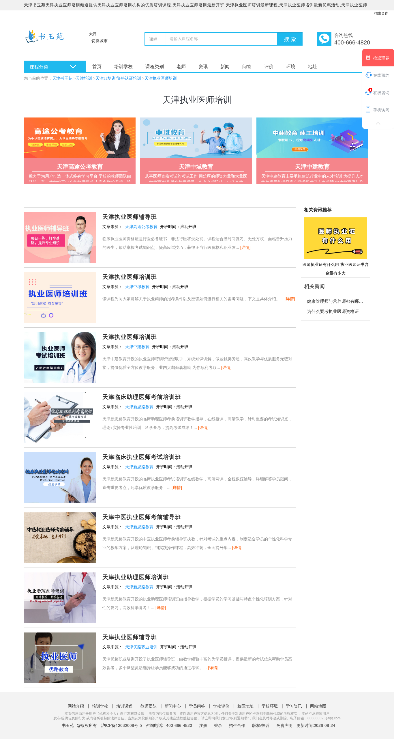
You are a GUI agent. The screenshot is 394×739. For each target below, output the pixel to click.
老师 (181, 66)
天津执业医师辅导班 (129, 216)
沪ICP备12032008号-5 (121, 725)
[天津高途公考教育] (80, 137)
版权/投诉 (260, 725)
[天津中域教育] (196, 137)
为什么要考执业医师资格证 (333, 311)
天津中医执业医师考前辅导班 (141, 516)
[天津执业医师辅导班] (60, 237)
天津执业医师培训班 (129, 276)
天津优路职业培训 (141, 647)
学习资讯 (294, 706)
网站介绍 (76, 706)
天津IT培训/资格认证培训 (118, 78)
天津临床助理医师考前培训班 (141, 396)
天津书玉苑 (62, 78)
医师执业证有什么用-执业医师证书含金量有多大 (336, 268)
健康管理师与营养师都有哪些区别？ (341, 301)
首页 (97, 66)
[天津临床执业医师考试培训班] (60, 477)
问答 (247, 66)
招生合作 (381, 12)
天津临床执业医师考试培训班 (141, 456)
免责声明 (284, 725)
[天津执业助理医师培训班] (60, 597)
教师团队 (148, 706)
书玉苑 (68, 725)
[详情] (245, 247)
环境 (290, 66)
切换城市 (99, 40)
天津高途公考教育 (141, 226)
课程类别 (154, 66)
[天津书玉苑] (49, 40)
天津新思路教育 (139, 406)
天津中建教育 (137, 346)
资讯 (203, 66)
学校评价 (221, 706)
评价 (268, 66)
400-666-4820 (179, 725)
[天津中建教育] (312, 137)
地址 (312, 66)
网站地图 (318, 706)
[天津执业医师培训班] (60, 297)
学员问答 (197, 706)
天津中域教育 (137, 286)
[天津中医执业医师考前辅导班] (60, 537)
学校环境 (270, 706)
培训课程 (124, 706)
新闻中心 (173, 706)
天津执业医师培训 (161, 78)
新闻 (225, 66)
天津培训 (84, 78)
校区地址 (245, 706)
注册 (203, 725)
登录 (218, 725)
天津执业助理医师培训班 (135, 576)
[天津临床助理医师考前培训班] (60, 417)
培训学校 (123, 66)
